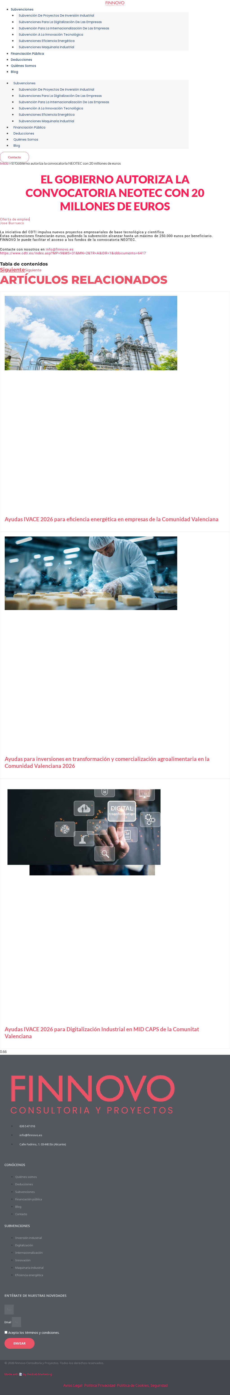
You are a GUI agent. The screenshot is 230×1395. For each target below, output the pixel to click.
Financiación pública (27, 53)
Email (8, 1322)
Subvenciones (22, 9)
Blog (14, 72)
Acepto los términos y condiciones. (34, 1332)
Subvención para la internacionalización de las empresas (64, 28)
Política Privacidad (99, 1385)
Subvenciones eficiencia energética (47, 41)
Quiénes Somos (23, 65)
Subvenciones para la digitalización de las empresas (60, 22)
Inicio (4, 163)
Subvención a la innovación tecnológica (51, 34)
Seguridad (159, 1385)
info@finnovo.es (60, 249)
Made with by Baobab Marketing (28, 1374)
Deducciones (21, 59)
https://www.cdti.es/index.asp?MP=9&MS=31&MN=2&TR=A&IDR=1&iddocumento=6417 (73, 253)
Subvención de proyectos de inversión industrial (56, 15)
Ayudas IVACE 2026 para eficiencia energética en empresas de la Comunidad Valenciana (112, 519)
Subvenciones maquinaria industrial (46, 47)
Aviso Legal (72, 1385)
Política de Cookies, (133, 1385)
